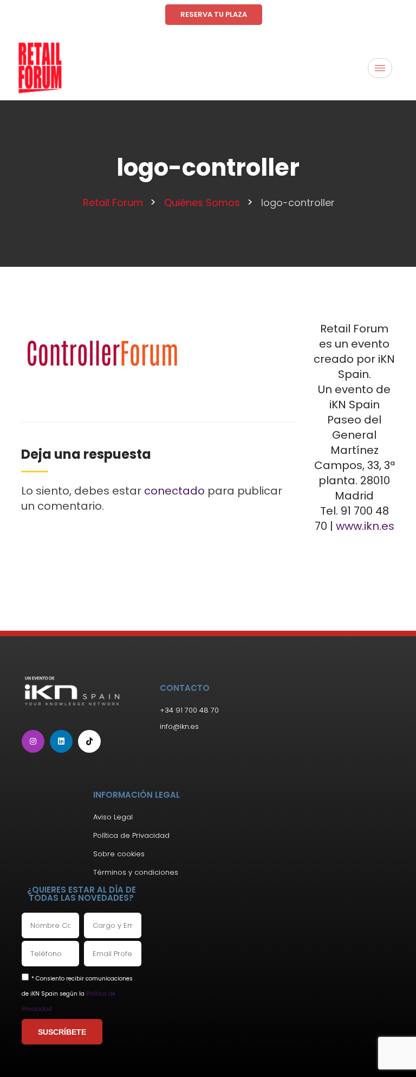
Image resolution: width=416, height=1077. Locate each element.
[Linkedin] (61, 741)
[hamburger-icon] (380, 68)
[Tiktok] (89, 741)
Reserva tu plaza (213, 14)
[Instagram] (33, 741)
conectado (174, 490)
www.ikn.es (365, 526)
